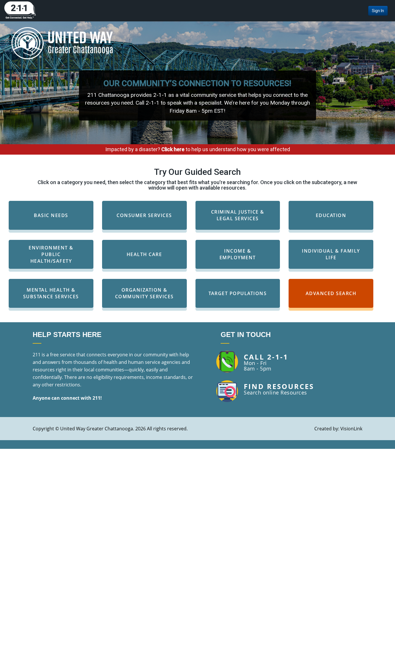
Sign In (378, 10)
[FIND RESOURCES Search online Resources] (265, 400)
